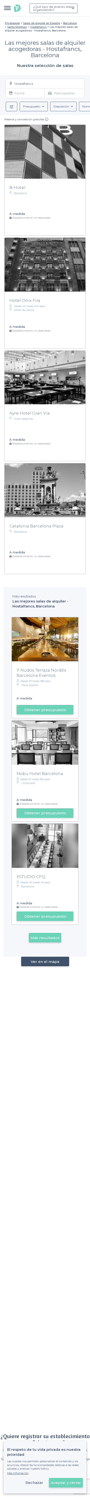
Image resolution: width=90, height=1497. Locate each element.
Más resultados (45, 938)
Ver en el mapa (45, 961)
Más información (18, 1473)
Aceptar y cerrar (66, 1482)
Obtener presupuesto (45, 710)
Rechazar (34, 1482)
